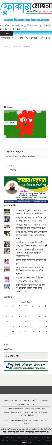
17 (6, 326)
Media (15, 46)
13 (26, 321)
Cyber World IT (26, 442)
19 (19, 326)
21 (32, 326)
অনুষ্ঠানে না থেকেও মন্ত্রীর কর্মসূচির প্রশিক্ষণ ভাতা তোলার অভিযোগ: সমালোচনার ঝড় (29, 253)
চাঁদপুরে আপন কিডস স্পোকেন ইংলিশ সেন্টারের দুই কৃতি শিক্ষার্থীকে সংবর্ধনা (31, 226)
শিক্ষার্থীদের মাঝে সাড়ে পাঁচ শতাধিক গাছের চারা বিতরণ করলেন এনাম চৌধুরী (32, 244)
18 (13, 326)
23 (46, 326)
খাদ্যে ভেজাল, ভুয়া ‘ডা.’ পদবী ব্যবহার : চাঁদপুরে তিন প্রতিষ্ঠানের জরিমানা (31, 219)
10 (6, 321)
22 (39, 326)
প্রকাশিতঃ (23, 156)
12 (19, 321)
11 (13, 321)
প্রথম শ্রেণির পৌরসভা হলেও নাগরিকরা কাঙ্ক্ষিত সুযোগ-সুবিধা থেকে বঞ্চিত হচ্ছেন (31, 235)
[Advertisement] (26, 77)
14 (32, 321)
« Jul (6, 344)
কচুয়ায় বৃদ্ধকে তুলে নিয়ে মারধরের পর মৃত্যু (31, 262)
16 (46, 321)
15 (39, 321)
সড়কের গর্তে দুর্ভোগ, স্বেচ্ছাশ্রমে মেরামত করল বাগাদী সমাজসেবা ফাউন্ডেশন (32, 212)
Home (5, 46)
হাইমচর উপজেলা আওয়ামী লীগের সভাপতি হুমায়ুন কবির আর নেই (29, 279)
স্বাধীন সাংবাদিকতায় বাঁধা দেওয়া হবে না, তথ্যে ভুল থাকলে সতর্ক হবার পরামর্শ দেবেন (30, 288)
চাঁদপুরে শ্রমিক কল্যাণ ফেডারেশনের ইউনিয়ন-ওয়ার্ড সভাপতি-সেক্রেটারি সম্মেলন (30, 270)
